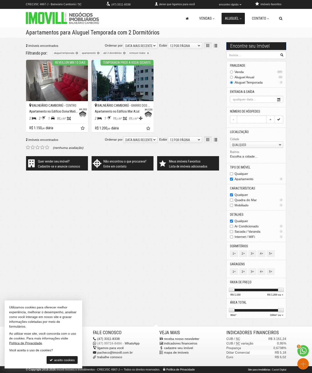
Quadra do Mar (258, 200)
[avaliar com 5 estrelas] (47, 147)
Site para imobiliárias (259, 369)
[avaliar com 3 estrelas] (37, 147)
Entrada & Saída (242, 92)
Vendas (205, 18)
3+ (252, 253)
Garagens (237, 264)
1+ (234, 253)
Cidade (234, 139)
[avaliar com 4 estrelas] (42, 147)
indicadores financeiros (180, 343)
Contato (259, 18)
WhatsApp (132, 343)
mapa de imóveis (176, 352)
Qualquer (241, 174)
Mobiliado (258, 205)
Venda (258, 72)
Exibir (163, 45)
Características (242, 188)
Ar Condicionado (258, 226)
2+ (243, 253)
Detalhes (236, 214)
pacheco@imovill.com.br (115, 352)
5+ (270, 253)
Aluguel (232, 18)
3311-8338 (121, 4)
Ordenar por (114, 45)
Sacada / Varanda (258, 231)
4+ (261, 253)
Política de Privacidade (180, 369)
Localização (239, 132)
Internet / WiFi (258, 237)
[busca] (281, 18)
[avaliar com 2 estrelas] (33, 147)
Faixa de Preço (240, 282)
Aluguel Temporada (258, 82)
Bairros (234, 152)
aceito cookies (64, 360)
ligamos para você (110, 348)
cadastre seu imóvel (178, 348)
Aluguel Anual (258, 77)
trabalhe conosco (109, 357)
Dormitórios (239, 246)
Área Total (238, 302)
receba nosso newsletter (181, 339)
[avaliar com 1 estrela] (28, 147)
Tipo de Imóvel (240, 167)
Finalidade (237, 65)
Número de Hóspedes (245, 111)
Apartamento (258, 179)
